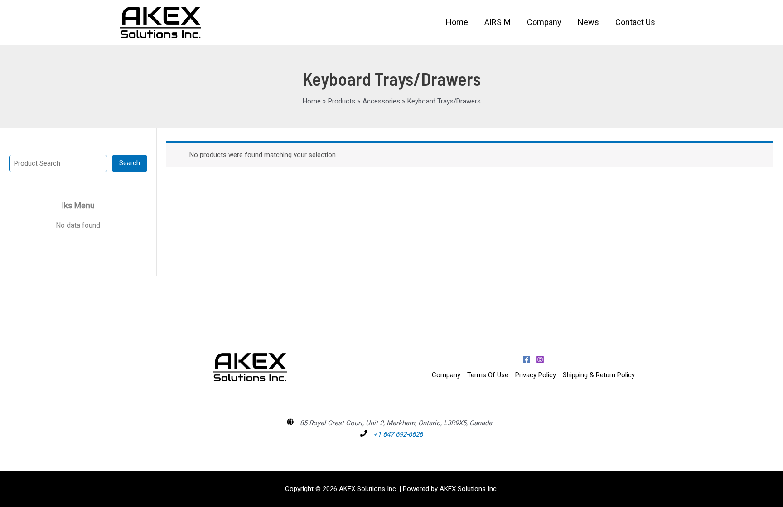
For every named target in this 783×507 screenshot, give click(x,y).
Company (446, 375)
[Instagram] (540, 359)
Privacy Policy (535, 375)
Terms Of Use (487, 375)
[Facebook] (526, 359)
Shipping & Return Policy (599, 375)
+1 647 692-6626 (398, 434)
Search (129, 163)
